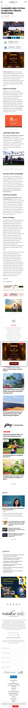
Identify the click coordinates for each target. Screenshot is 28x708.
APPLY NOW (14, 363)
